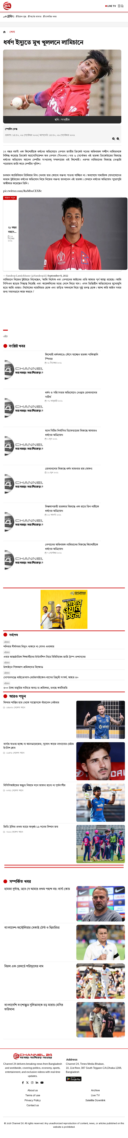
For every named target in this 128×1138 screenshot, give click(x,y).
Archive (95, 1090)
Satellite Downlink (95, 1100)
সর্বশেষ (13, 635)
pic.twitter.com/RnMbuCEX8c (22, 191)
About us (32, 1090)
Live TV (95, 1095)
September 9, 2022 (58, 276)
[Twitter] (27, 1083)
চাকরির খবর (51, 17)
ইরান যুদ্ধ (22, 17)
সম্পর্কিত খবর (19, 882)
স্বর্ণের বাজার (35, 17)
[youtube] (41, 1083)
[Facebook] (23, 1083)
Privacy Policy (33, 1100)
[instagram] (32, 1083)
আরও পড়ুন (17, 697)
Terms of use (32, 1095)
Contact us (33, 1105)
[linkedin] (37, 1083)
